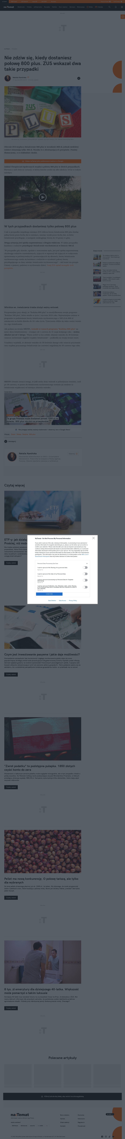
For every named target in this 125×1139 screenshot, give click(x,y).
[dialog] (62, 569)
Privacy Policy (73, 600)
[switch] (85, 567)
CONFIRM (49, 594)
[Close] (94, 538)
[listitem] (62, 563)
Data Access (62, 600)
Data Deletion (52, 600)
